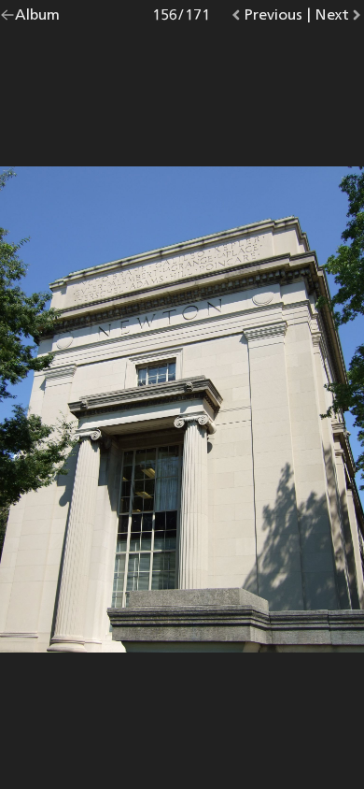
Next (339, 18)
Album (37, 18)
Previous (273, 18)
